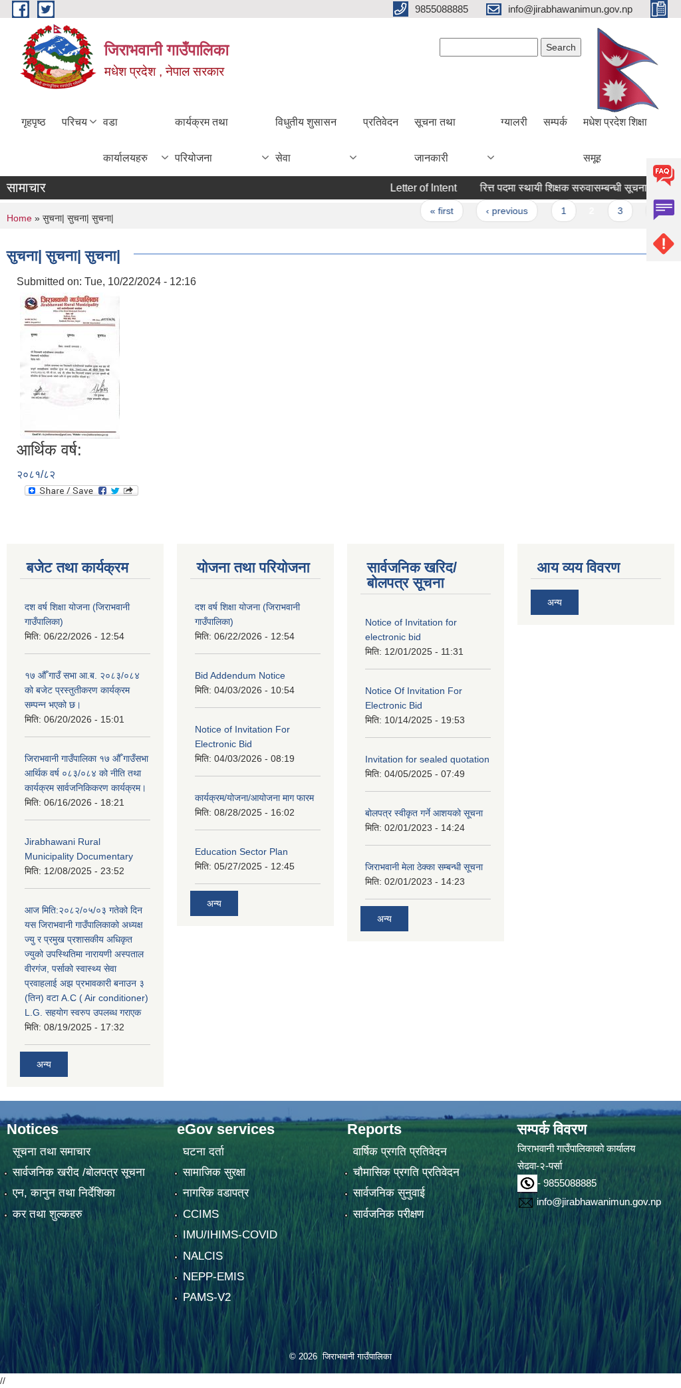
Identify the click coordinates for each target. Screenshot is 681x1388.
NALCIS (203, 1256)
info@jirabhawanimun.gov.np (599, 1201)
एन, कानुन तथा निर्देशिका (64, 1193)
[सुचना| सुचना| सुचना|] (70, 364)
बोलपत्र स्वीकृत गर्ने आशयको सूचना (424, 813)
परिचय (74, 122)
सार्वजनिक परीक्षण (388, 1214)
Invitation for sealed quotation (427, 759)
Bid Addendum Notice (240, 675)
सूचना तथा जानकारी (435, 140)
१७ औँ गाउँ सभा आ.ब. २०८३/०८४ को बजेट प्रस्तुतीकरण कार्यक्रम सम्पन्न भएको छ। (82, 690)
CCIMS (201, 1214)
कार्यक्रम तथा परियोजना (201, 140)
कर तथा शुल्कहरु (47, 1214)
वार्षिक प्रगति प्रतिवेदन (400, 1151)
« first (421, 210)
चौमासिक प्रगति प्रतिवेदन (406, 1172)
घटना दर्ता (203, 1151)
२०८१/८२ (36, 474)
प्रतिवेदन (380, 122)
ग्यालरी (514, 122)
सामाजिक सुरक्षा (214, 1172)
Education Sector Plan (241, 851)
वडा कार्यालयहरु (125, 140)
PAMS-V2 (207, 1297)
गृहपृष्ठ (33, 122)
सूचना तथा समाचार (51, 1151)
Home (19, 218)
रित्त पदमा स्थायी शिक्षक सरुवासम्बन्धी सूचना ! (546, 187)
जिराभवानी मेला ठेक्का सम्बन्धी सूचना (424, 867)
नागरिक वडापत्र (216, 1193)
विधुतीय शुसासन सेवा (306, 140)
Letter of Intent (403, 187)
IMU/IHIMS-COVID (230, 1234)
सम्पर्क (555, 122)
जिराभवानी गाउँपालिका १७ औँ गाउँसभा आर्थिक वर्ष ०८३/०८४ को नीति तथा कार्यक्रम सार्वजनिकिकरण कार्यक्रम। (86, 773)
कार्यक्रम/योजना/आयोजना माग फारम (254, 797)
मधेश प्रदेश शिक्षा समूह (615, 140)
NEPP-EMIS (213, 1276)
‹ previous (486, 210)
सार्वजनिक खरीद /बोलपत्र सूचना (79, 1172)
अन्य (44, 1064)
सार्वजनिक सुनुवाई (389, 1193)
